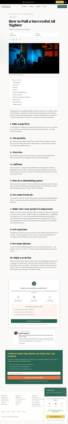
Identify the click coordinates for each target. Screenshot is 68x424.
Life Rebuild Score (4, 399)
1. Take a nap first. (16, 82)
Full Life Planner (19, 400)
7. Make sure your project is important (21, 97)
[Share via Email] (20, 39)
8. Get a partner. (16, 99)
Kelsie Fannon (13, 35)
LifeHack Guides (4, 397)
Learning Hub (18, 402)
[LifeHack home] (6, 6)
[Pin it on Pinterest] (13, 39)
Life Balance (3, 402)
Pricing (44, 6)
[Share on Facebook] (10, 39)
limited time (55, 214)
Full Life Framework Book (21, 399)
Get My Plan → (60, 2)
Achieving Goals (4, 404)
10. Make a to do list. (17, 104)
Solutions (38, 6)
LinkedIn (23, 411)
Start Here (24, 6)
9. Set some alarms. (17, 102)
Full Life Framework (5, 400)
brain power (46, 261)
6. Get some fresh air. (17, 94)
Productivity (15, 14)
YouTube (19, 411)
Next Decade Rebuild (36, 404)
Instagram (8, 411)
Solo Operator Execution (37, 406)
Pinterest (13, 411)
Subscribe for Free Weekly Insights (34, 377)
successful (24, 111)
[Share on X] (16, 39)
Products (31, 6)
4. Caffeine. (15, 89)
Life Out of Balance (35, 402)
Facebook (3, 411)
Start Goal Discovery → (55, 416)
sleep (23, 127)
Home (10, 14)
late (48, 235)
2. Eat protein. (15, 84)
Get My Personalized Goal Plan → (34, 321)
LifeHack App (18, 397)
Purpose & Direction (36, 400)
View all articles (22, 343)
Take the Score (62, 6)
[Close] (65, 2)
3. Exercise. (15, 87)
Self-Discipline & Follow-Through (38, 399)
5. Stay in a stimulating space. (19, 92)
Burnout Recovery (35, 397)
